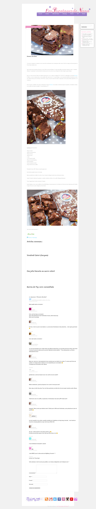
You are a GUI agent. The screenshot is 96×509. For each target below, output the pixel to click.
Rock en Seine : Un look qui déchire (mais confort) (87, 39)
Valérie (33, 310)
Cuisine (47, 13)
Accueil (40, 13)
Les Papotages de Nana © (63, 506)
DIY (78, 13)
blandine (34, 394)
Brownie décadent (32, 56)
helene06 (34, 439)
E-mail (31, 480)
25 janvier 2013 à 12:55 (33, 395)
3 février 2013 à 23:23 (33, 405)
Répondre (31, 307)
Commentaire (32, 473)
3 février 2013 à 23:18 (33, 323)
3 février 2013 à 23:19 (33, 358)
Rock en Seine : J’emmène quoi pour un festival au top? (87, 41)
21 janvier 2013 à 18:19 (33, 335)
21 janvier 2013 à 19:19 (33, 345)
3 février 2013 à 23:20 (33, 381)
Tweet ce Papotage (32, 237)
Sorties (72, 13)
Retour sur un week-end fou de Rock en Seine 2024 (87, 36)
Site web (31, 484)
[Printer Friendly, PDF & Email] (31, 234)
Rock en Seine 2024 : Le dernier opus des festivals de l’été (87, 44)
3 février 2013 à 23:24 (33, 428)
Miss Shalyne (35, 344)
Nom (30, 476)
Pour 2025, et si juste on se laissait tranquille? (87, 34)
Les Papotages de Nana (57, 9)
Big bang (75, 75)
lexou (33, 370)
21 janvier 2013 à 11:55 (33, 301)
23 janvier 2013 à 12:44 (33, 371)
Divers (83, 13)
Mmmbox (51, 84)
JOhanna (34, 322)
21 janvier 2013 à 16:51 (33, 311)
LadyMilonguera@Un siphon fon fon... (41, 300)
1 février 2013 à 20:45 (33, 417)
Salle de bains (55, 13)
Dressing (65, 13)
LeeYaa (33, 334)
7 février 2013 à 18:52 (33, 440)
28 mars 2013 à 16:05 (33, 450)
